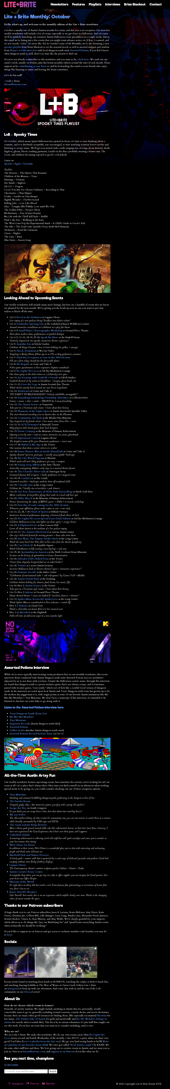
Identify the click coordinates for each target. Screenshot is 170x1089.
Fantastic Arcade (27, 572)
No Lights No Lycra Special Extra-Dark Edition (44, 518)
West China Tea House (22, 845)
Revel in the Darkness (29, 317)
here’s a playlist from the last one (41, 1041)
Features (78, 4)
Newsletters (59, 4)
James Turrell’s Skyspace (23, 892)
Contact (156, 4)
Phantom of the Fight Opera (34, 411)
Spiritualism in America (34, 552)
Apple (17, 163)
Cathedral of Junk (20, 834)
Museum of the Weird (22, 881)
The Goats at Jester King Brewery (28, 825)
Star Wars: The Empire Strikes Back (38, 538)
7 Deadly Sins (25, 485)
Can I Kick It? (25, 545)
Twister (22, 565)
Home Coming (26, 431)
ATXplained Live (27, 525)
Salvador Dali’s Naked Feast (33, 558)
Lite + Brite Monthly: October (37, 17)
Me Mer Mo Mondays (21, 717)
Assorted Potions (79, 50)
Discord (28, 992)
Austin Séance (33, 585)
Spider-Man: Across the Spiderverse (38, 599)
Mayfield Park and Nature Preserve (29, 855)
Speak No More (49, 337)
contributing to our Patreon (34, 66)
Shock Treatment (26, 350)
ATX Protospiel (30, 424)
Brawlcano (24, 391)
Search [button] (53, 1071)
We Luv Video (18, 814)
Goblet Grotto (17, 730)
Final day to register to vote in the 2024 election (43, 357)
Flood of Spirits (39, 511)
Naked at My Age (31, 444)
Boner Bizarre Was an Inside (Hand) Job (40, 451)
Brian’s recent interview (23, 50)
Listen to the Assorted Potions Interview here (34, 707)
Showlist (102, 1015)
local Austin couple (81, 1045)
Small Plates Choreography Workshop (40, 330)
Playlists (95, 4)
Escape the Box (18, 808)
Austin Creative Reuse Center (26, 871)
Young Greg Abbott (29, 464)
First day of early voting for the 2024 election (43, 505)
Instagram (13, 988)
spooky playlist (12, 47)
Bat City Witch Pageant (31, 458)
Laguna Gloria (18, 865)
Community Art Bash (30, 418)
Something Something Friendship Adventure (43, 397)
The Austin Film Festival (35, 532)
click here (83, 59)
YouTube (28, 163)
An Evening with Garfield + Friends (38, 377)
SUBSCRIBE (11, 1065)
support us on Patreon (63, 1051)
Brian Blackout (135, 4)
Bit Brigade (23, 364)
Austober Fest (23, 344)
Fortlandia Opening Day (30, 324)
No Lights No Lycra (27, 371)
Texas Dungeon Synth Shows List (28, 713)
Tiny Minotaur (18, 720)
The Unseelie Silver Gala (32, 471)
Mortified (25, 612)
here (9, 934)
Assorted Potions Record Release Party (31, 733)
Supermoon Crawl (28, 438)
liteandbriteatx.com (15, 84)
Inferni (29, 592)
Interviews (112, 4)
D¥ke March (25, 498)
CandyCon (27, 478)
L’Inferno (22, 605)
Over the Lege (29, 384)
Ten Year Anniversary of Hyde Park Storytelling (45, 491)
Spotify (8, 163)
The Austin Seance (28, 404)
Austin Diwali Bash (28, 579)
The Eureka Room (20, 801)
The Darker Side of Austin (31, 1019)
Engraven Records (20, 723)
